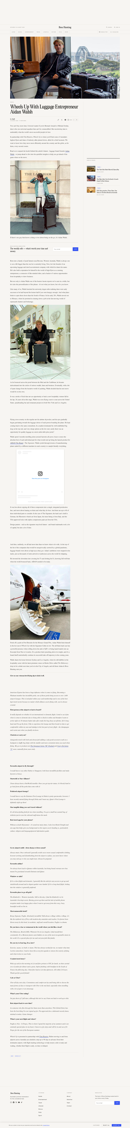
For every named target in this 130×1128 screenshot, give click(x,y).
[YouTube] (19, 1102)
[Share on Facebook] (65, 119)
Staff (13, 119)
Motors (54, 32)
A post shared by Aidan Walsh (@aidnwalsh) (40, 501)
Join (75, 249)
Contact (69, 1106)
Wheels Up (18, 1056)
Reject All (106, 1125)
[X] (16, 1102)
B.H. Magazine (114, 32)
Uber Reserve (43, 1036)
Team (68, 1102)
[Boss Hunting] (65, 27)
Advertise (69, 1099)
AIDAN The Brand (16, 443)
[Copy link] (58, 119)
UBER (12, 1056)
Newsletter (104, 32)
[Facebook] (13, 1102)
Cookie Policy (46, 1125)
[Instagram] (11, 1102)
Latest (13, 32)
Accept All (116, 1125)
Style (60, 32)
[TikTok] (21, 1102)
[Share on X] (61, 119)
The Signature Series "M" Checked (42, 746)
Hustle (20, 32)
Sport (66, 32)
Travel (38, 32)
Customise (96, 1125)
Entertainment (29, 32)
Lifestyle (46, 32)
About (68, 1096)
